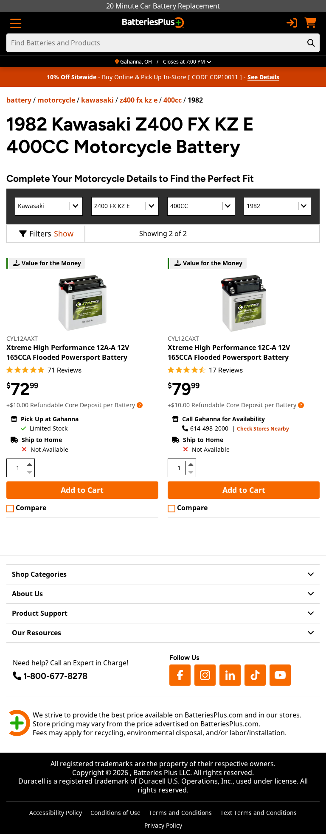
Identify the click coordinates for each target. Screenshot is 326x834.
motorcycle (56, 100)
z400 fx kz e (138, 100)
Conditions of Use (115, 813)
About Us (27, 593)
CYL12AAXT (22, 338)
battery (18, 100)
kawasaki (97, 100)
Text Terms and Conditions (258, 813)
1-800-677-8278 (55, 676)
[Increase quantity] (29, 464)
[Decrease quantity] (29, 471)
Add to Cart (82, 490)
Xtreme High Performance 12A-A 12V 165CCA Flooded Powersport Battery (67, 352)
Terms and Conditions (180, 813)
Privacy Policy (163, 825)
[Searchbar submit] (311, 42)
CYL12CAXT (183, 338)
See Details (263, 77)
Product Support (39, 613)
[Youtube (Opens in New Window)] (280, 675)
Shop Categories (39, 574)
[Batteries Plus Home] (154, 22)
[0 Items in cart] (310, 22)
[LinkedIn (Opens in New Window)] (230, 675)
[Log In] (291, 22)
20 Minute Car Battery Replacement (163, 6)
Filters (40, 233)
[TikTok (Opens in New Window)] (255, 675)
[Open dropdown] (140, 405)
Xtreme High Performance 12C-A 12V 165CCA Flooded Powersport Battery (229, 352)
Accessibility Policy (55, 813)
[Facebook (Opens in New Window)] (180, 675)
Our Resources (36, 632)
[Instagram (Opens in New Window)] (205, 675)
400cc (172, 100)
